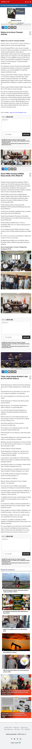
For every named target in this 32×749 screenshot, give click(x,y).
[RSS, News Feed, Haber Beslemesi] (17, 739)
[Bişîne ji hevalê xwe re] (9, 27)
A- (30, 34)
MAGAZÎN (27, 729)
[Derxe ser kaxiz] (12, 27)
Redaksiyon (16, 727)
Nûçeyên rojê (24, 727)
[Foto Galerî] (30, 2)
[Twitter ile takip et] (14, 739)
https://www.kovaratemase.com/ (18, 112)
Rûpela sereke (8, 727)
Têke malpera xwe (8, 729)
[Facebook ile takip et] (11, 739)
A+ (30, 32)
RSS (22, 729)
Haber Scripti (14, 743)
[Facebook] (3, 27)
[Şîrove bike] (15, 27)
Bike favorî (17, 729)
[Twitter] (6, 27)
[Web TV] (28, 2)
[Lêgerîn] (20, 739)
